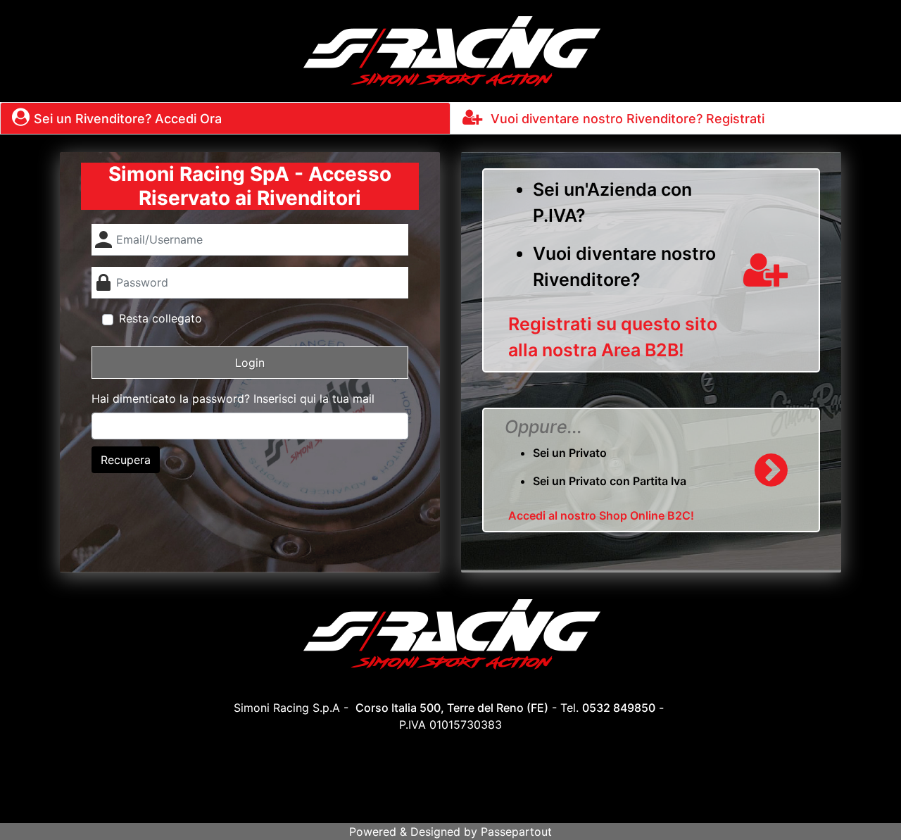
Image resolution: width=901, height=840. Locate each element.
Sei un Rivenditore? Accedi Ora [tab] (128, 118)
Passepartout (516, 832)
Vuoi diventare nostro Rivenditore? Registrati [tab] (625, 118)
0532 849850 (618, 708)
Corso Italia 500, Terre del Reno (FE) (451, 708)
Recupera (126, 460)
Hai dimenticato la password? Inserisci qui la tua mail (233, 398)
